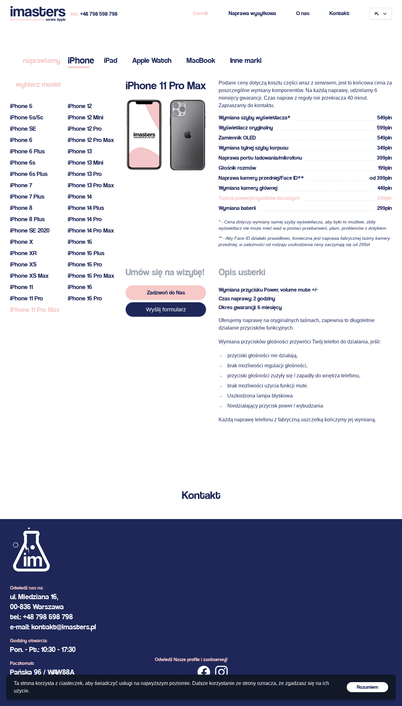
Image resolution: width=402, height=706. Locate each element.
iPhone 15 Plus (86, 253)
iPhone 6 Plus (27, 151)
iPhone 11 (21, 287)
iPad (110, 60)
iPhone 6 (21, 140)
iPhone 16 (80, 287)
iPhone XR (23, 253)
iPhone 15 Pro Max (91, 275)
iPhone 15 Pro (85, 264)
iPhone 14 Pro (85, 219)
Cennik (201, 13)
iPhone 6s (22, 162)
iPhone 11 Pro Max (35, 310)
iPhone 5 (21, 106)
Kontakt (339, 13)
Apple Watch (151, 60)
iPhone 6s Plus (28, 174)
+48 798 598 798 (98, 13)
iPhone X (21, 241)
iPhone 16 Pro (85, 298)
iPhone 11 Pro (26, 298)
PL (377, 13)
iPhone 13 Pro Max (91, 185)
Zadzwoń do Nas (166, 292)
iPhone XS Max (29, 275)
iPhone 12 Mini (85, 117)
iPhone (81, 60)
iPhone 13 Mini (85, 162)
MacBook (201, 60)
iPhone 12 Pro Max (91, 140)
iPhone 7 (21, 185)
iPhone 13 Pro (85, 174)
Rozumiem (367, 687)
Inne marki (246, 60)
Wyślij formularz (166, 309)
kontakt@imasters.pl (63, 626)
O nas (302, 13)
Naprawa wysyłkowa (252, 13)
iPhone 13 (80, 151)
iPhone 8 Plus (27, 219)
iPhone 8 (21, 207)
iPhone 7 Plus (27, 196)
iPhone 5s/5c (26, 117)
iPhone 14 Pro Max (91, 230)
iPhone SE (23, 128)
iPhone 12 (80, 106)
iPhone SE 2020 (30, 230)
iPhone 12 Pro (85, 128)
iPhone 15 (80, 241)
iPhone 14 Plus (86, 207)
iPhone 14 (80, 196)
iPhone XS (23, 264)
